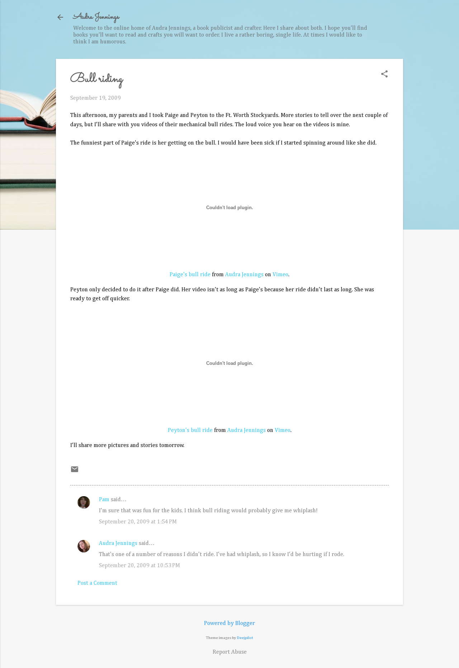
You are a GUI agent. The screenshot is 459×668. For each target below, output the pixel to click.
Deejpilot (245, 638)
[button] (384, 75)
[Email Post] (74, 472)
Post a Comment (97, 583)
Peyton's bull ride (190, 430)
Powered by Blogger (229, 623)
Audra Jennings (96, 17)
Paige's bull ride (190, 275)
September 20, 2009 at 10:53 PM (139, 566)
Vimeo (280, 275)
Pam (104, 500)
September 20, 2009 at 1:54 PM (138, 522)
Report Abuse (230, 652)
